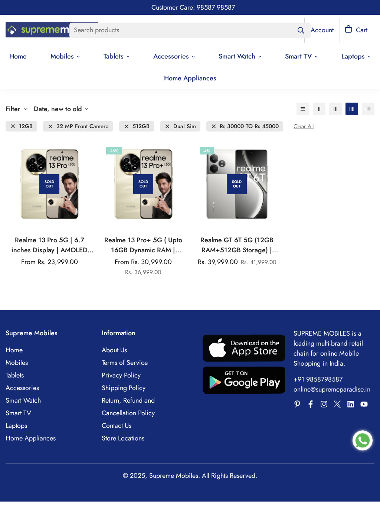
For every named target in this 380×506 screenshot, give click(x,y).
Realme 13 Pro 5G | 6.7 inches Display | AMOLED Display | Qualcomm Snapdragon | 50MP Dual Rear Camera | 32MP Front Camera (49, 245)
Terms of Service (125, 362)
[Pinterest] (297, 404)
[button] (356, 30)
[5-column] (368, 109)
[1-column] (303, 109)
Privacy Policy (121, 375)
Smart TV (298, 56)
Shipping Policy (123, 388)
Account (322, 30)
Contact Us (116, 425)
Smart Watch (237, 56)
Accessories (171, 56)
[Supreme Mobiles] (52, 30)
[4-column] (351, 109)
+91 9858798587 (318, 379)
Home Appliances (190, 78)
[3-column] (335, 109)
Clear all (304, 126)
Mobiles (62, 56)
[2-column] (319, 109)
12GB (26, 126)
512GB (141, 126)
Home (14, 350)
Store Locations (123, 438)
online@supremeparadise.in (332, 389)
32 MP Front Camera (82, 126)
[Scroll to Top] (365, 465)
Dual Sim (184, 126)
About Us (114, 350)
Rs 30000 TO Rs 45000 (249, 126)
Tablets (114, 56)
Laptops (16, 425)
